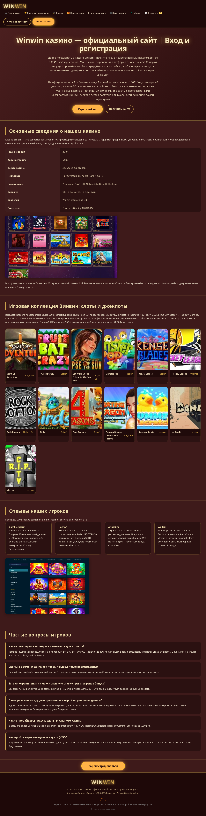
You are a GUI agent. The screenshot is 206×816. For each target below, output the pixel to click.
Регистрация (43, 21)
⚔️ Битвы (58, 12)
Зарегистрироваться (103, 766)
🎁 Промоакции (75, 12)
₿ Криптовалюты (97, 12)
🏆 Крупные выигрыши (36, 12)
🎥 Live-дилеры (118, 12)
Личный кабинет (17, 21)
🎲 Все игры (153, 12)
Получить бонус (119, 109)
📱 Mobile (135, 12)
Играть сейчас (87, 109)
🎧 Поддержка (12, 12)
